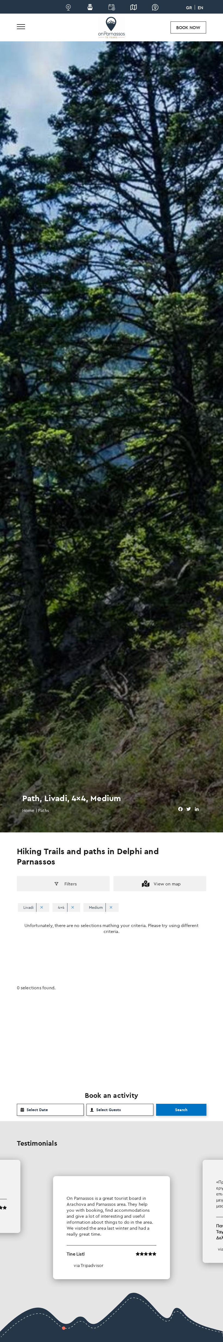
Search (181, 1109)
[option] (111, 1219)
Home (28, 810)
